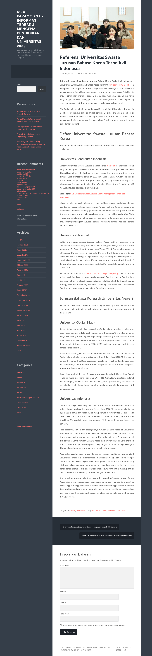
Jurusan (20, 377)
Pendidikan (21, 387)
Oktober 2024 (22, 305)
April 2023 (21, 350)
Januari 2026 (22, 250)
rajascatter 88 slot (24, 176)
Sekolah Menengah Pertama (28, 397)
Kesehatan (21, 382)
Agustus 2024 (22, 315)
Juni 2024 (21, 325)
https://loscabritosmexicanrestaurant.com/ (34, 193)
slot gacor (21, 209)
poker (19, 204)
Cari (19, 85)
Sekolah (20, 392)
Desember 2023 (23, 340)
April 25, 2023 (66, 74)
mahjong (111, 165)
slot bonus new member (120, 84)
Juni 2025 (21, 275)
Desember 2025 (23, 255)
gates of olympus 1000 (26, 187)
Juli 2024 (20, 320)
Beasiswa (20, 372)
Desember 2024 (23, 295)
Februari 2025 (22, 285)
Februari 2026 (22, 245)
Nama (63, 592)
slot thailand (22, 182)
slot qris (20, 180)
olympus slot (22, 185)
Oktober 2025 (22, 265)
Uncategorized (22, 402)
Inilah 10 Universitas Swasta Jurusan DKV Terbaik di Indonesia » (107, 536)
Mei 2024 (21, 330)
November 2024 (23, 300)
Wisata (20, 412)
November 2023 (23, 345)
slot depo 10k (22, 197)
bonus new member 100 (26, 170)
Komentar (65, 565)
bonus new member (24, 172)
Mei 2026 (21, 240)
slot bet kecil (22, 178)
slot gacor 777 (22, 195)
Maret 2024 (21, 335)
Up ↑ (126, 650)
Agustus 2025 (22, 270)
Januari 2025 (22, 290)
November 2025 (23, 260)
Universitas (21, 407)
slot (18, 199)
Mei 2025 (21, 280)
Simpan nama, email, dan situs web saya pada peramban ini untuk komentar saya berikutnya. (94, 625)
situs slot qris (22, 191)
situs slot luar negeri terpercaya (103, 273)
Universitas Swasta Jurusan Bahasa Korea (108, 511)
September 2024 (23, 310)
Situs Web (64, 614)
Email (63, 603)
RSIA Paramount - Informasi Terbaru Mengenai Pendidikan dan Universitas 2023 (30, 29)
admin (79, 74)
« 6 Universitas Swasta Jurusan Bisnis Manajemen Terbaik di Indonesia (89, 527)
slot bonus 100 (22, 174)
